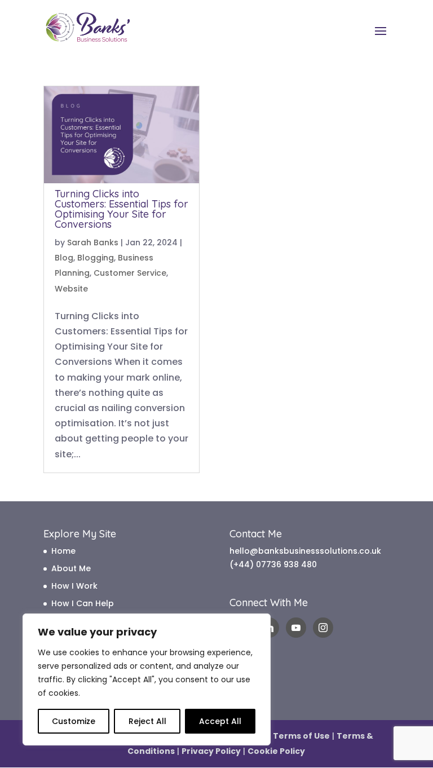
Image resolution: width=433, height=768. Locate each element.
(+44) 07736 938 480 (273, 564)
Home (63, 551)
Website (71, 288)
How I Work (74, 586)
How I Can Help (82, 603)
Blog (64, 257)
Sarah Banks (92, 242)
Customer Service (130, 273)
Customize (73, 721)
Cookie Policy (276, 751)
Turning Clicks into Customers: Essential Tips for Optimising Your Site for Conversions (121, 209)
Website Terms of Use (282, 735)
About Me (71, 568)
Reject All (147, 721)
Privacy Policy (211, 751)
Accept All (220, 721)
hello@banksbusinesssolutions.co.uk (305, 551)
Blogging (95, 257)
